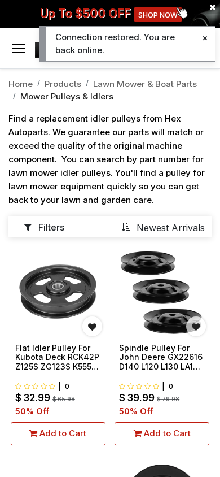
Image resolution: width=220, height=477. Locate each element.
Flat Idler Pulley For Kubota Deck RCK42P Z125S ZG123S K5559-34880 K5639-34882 (57, 358)
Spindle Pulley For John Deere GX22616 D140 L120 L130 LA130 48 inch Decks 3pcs (161, 358)
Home (20, 84)
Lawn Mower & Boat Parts (145, 84)
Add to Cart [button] (61, 433)
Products (63, 84)
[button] (163, 227)
